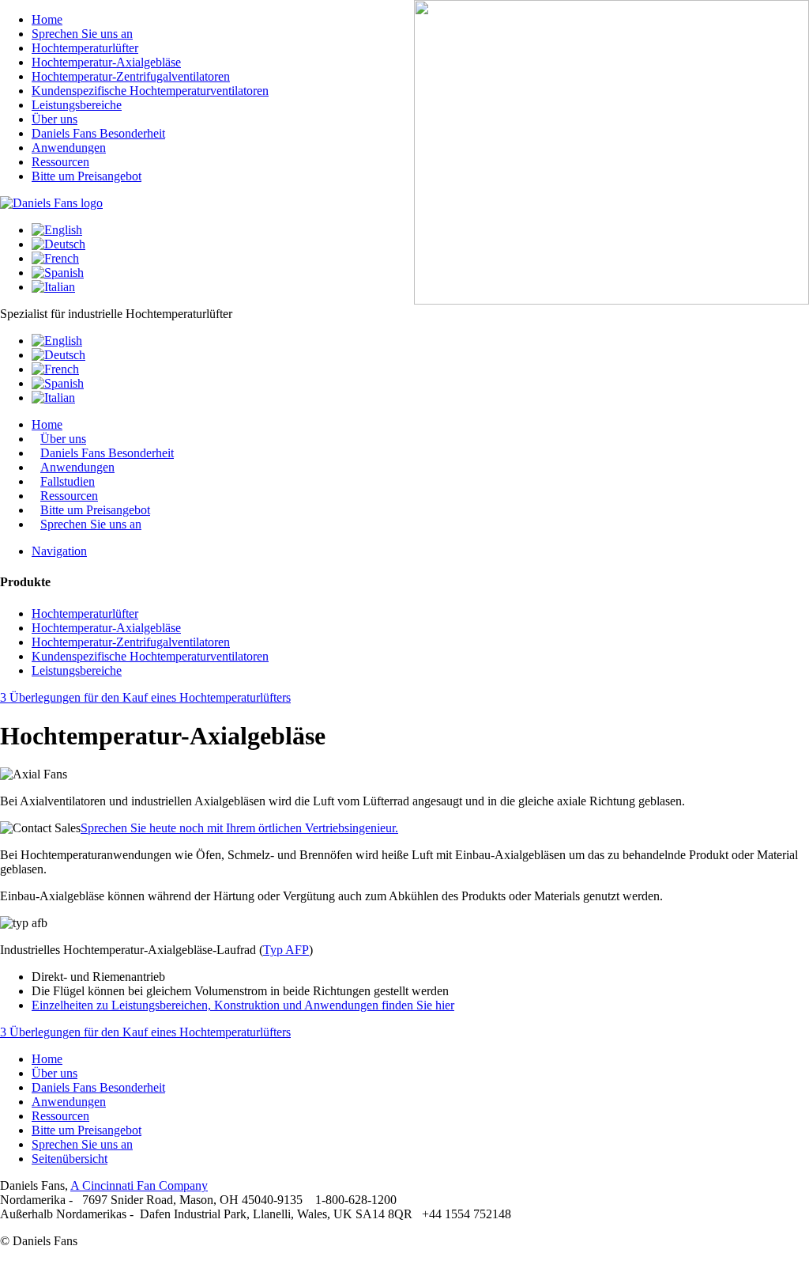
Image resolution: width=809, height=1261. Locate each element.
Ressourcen (60, 1116)
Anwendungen (69, 1101)
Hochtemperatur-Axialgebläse (106, 627)
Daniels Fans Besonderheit (98, 1087)
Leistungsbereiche (77, 670)
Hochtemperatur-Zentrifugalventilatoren (131, 642)
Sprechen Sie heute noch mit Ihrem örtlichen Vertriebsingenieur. (239, 828)
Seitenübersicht (69, 1158)
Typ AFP (286, 949)
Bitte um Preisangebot (86, 1130)
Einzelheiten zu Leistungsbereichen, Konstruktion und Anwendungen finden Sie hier (243, 1005)
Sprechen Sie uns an (90, 524)
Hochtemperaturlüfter (85, 613)
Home (47, 1059)
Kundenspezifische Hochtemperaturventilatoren (150, 656)
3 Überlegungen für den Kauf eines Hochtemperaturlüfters (145, 697)
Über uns (54, 1073)
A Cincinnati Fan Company (139, 1185)
